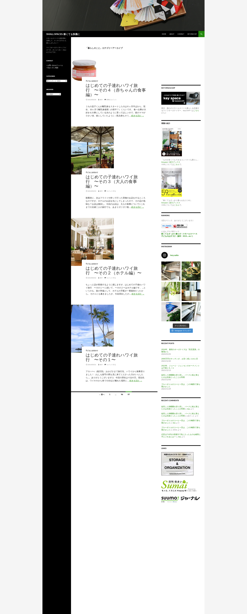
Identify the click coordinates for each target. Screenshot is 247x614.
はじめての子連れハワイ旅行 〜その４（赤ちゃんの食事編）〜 (116, 90)
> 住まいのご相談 (52, 68)
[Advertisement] (181, 62)
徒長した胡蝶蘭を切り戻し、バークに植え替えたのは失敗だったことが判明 (180, 376)
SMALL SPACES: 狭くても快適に (63, 34)
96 (122, 394)
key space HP (192, 34)
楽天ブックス (174, 162)
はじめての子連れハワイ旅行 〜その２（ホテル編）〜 (114, 270)
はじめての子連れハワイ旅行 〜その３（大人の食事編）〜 (112, 181)
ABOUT (171, 34)
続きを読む (137, 115)
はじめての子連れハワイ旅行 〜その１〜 (112, 357)
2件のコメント (112, 100)
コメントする (111, 191)
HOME (164, 34)
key (101, 100)
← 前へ (102, 394)
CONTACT (181, 34)
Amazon (164, 162)
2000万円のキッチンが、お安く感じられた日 (179, 359)
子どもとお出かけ (92, 81)
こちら (196, 110)
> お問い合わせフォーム (54, 65)
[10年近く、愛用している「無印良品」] (191, 311)
